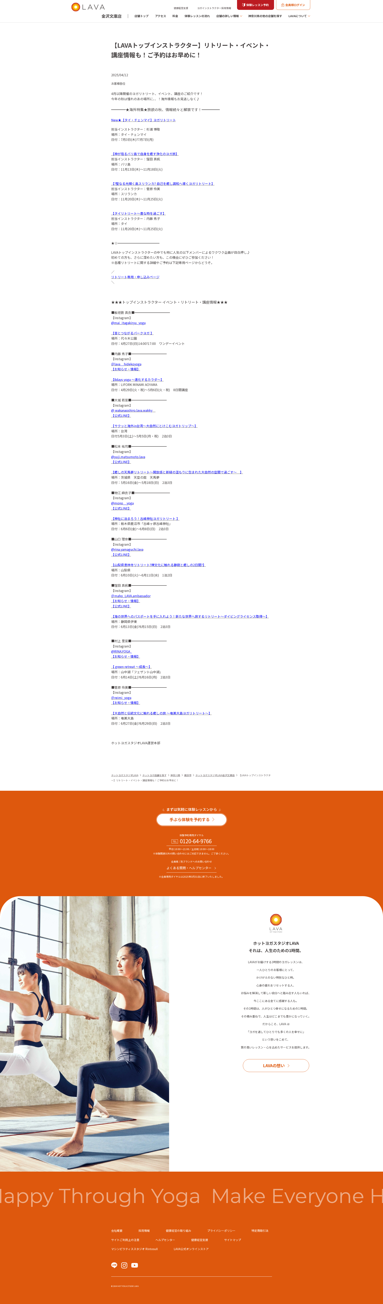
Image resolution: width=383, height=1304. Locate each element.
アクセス (160, 16)
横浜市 (187, 775)
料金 (175, 16)
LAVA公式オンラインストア (191, 1249)
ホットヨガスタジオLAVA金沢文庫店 (215, 775)
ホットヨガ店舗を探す (154, 775)
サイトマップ (232, 1240)
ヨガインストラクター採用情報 (214, 8)
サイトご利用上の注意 (125, 1240)
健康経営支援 (181, 8)
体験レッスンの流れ (197, 16)
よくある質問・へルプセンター (189, 867)
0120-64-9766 (196, 841)
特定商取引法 (260, 1231)
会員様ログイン (295, 5)
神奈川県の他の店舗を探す (265, 16)
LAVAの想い (274, 1065)
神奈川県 (175, 775)
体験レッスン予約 (257, 5)
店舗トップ (142, 16)
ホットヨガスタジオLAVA (124, 775)
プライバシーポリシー (221, 1231)
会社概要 (116, 1231)
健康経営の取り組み (178, 1231)
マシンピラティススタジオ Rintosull (134, 1249)
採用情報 (144, 1231)
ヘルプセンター (165, 1240)
